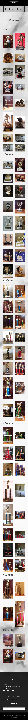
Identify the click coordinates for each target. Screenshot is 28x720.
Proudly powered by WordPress (10, 715)
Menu (14, 3)
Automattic (13, 717)
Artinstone (14, 9)
